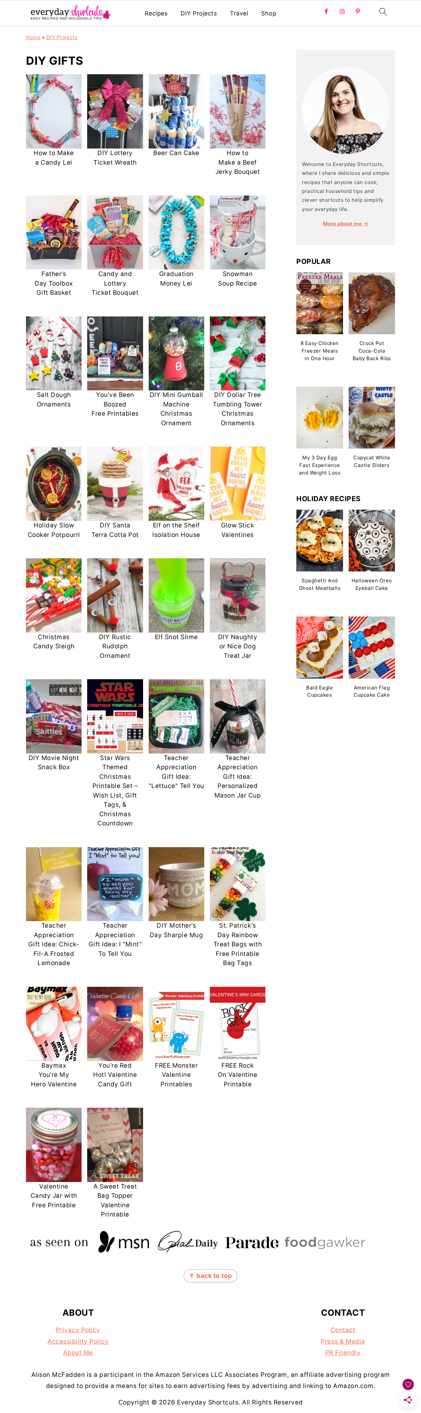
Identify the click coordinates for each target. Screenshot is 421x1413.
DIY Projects (199, 13)
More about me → (346, 223)
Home (33, 37)
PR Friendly (343, 1352)
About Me (78, 1352)
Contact (343, 1330)
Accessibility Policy (78, 1341)
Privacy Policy (78, 1330)
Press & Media (343, 1341)
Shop (268, 13)
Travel (239, 13)
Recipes (156, 13)
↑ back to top (210, 1276)
